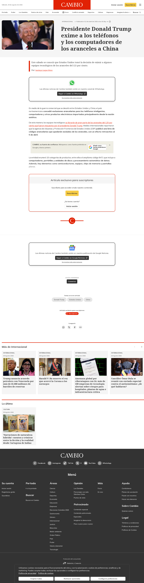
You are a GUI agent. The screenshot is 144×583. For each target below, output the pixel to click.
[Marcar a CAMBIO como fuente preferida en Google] (97, 147)
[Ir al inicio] (72, 5)
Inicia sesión (72, 206)
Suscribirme (72, 193)
